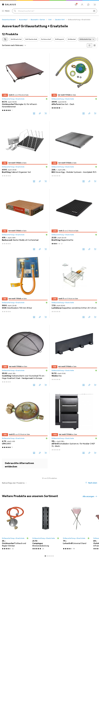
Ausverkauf (23, 20)
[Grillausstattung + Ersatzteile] (25, 463)
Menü (7, 11)
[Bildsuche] (94, 10)
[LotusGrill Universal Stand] (76, 527)
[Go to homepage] (9, 4)
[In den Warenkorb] (46, 113)
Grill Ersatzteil (16, 39)
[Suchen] (15, 11)
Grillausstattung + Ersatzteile (13, 99)
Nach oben (92, 483)
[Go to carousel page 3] (49, 556)
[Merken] (40, 113)
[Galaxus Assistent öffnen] (88, 5)
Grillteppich (59, 39)
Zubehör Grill (59, 20)
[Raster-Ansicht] (89, 45)
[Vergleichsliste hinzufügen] (34, 113)
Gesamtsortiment (9, 20)
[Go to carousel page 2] (47, 556)
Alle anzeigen (88, 496)
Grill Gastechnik (31, 39)
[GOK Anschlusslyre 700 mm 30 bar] (25, 287)
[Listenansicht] (94, 45)
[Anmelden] (82, 4)
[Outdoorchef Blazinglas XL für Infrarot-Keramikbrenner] (25, 83)
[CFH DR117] (25, 423)
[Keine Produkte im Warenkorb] (95, 5)
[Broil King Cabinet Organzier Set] (25, 151)
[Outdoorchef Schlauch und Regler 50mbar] (15, 527)
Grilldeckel (72, 39)
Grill (49, 20)
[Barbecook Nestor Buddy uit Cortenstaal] (25, 219)
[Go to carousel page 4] (51, 556)
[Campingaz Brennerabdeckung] (45, 527)
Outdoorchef (46, 39)
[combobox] (5, 39)
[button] (47, 99)
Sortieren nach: (8, 45)
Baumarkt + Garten (38, 20)
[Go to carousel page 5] (53, 556)
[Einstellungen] (76, 5)
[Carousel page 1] (45, 556)
